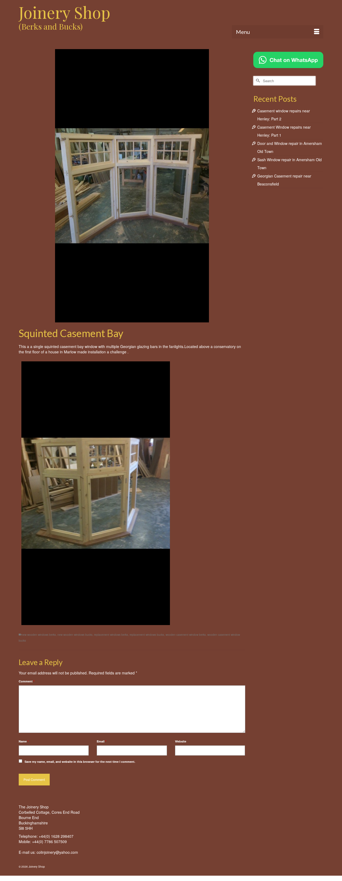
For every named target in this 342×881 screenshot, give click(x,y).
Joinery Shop (64, 12)
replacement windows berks (111, 635)
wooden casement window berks (186, 635)
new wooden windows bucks (74, 635)
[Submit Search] (257, 80)
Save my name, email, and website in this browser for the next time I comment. (80, 762)
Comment (26, 681)
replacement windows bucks (147, 635)
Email (101, 741)
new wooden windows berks (38, 635)
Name (24, 741)
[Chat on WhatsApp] (288, 59)
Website (180, 741)
